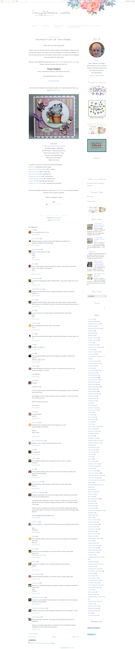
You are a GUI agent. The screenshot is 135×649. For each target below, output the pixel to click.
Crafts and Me (92, 354)
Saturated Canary (93, 547)
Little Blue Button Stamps (95, 475)
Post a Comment (33, 633)
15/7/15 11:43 (36, 285)
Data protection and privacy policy (86, 25)
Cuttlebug (91, 368)
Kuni (33, 310)
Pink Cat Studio (92, 522)
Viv (33, 344)
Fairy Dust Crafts (93, 410)
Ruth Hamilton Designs (94, 538)
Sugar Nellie (91, 573)
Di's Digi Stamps (54, 81)
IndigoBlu (91, 445)
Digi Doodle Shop (93, 382)
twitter (57, 215)
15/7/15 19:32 (36, 376)
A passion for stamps (94, 324)
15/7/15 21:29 (36, 436)
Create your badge (91, 201)
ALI (33, 449)
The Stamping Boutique (94, 585)
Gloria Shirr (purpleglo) (38, 492)
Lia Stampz (91, 468)
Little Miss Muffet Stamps (95, 480)
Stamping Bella (92, 561)
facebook (49, 215)
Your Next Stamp (93, 615)
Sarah (33, 300)
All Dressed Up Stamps (94, 328)
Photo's (90, 517)
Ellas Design (91, 405)
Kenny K (90, 459)
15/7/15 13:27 (36, 340)
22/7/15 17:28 (36, 629)
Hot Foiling (91, 436)
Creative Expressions (94, 363)
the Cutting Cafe (93, 578)
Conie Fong (91, 349)
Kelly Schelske (36, 617)
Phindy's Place (92, 515)
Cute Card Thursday (34, 171)
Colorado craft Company (95, 347)
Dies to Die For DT (93, 380)
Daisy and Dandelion (94, 370)
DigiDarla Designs (93, 384)
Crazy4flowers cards (51, 12)
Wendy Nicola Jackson (38, 597)
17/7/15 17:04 (36, 579)
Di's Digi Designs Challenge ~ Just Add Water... (99, 239)
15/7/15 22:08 (36, 465)
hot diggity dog (92, 433)
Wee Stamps (91, 592)
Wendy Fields (90, 196)
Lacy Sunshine (92, 461)
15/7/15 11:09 (36, 260)
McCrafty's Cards (37, 481)
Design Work (59, 25)
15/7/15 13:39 (36, 349)
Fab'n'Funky (59, 62)
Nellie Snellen (92, 505)
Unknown (34, 323)
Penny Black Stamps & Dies (95, 510)
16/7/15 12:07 (36, 545)
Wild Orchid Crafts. (55, 90)
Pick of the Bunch (93, 519)
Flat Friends (91, 417)
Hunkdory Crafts (93, 438)
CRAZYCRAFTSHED (37, 289)
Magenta (90, 482)
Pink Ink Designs (93, 526)
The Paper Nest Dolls (94, 580)
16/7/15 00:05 (36, 488)
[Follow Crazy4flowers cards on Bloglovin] (94, 628)
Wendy (97, 60)
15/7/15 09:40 (36, 234)
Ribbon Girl (31, 167)
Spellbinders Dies (93, 552)
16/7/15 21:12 (36, 570)
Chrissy (34, 366)
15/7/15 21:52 (36, 454)
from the (90, 424)
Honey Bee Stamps (93, 431)
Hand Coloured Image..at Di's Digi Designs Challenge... (99, 262)
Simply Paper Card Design (39, 555)
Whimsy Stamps (92, 594)
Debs (33, 411)
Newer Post (32, 637)
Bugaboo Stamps (93, 340)
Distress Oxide (92, 396)
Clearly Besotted (93, 345)
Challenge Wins (73, 27)
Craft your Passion (33, 174)
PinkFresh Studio (93, 529)
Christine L (35, 522)
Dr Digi (90, 403)
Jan (33, 230)
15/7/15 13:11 (36, 319)
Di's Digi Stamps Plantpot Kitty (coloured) (54, 146)
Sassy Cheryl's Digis (93, 545)
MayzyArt (90, 489)
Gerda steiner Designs (94, 426)
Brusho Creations (93, 338)
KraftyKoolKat (36, 249)
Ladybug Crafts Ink (93, 463)
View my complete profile (97, 75)
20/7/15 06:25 (36, 604)
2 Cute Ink (91, 319)
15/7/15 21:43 (36, 445)
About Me (45, 25)
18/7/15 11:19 (36, 593)
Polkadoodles (92, 531)
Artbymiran (91, 331)
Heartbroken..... (92, 251)
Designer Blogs (71, 647)
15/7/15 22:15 (36, 477)
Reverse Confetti (93, 533)
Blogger (100, 621)
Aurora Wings (92, 333)
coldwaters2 (35, 583)
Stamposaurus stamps (94, 568)
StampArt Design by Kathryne (96, 557)
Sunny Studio (92, 575)
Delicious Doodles (93, 375)
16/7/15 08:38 (36, 532)
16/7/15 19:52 (36, 557)
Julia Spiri (91, 454)
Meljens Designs (92, 491)
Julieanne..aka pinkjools (38, 608)
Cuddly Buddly (92, 366)
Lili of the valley (92, 470)
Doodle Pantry (92, 401)
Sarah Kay (91, 540)
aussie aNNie (35, 238)
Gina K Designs (92, 429)
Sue (33, 353)
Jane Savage (35, 278)
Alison (33, 536)
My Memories (91, 503)
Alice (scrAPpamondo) (38, 440)
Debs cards (35, 422)
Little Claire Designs (94, 477)
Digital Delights (92, 391)
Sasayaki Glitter (92, 543)
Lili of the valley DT (93, 473)
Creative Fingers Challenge (36, 178)
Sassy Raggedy (36, 574)
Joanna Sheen (92, 449)
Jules (33, 380)
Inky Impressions (93, 447)
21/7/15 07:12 (36, 613)
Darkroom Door (92, 373)
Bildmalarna (91, 335)
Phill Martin (91, 512)
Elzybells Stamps (93, 408)
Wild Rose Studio (93, 608)
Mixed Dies (91, 501)
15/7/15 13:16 (36, 330)
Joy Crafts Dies (92, 452)
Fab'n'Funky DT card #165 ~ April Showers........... (99, 275)
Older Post (75, 637)
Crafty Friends (32, 181)
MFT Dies (90, 496)
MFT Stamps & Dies (93, 498)
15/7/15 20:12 (36, 418)
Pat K (33, 334)
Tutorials (90, 589)
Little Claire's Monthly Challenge (37, 169)
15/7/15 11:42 (36, 274)
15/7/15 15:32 (36, 362)
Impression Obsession (94, 443)
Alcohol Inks (91, 326)
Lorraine (74, 62)
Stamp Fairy (91, 554)
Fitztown (90, 412)
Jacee (33, 549)
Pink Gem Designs (93, 524)
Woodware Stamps (93, 610)
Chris (33, 264)
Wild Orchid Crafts (93, 606)
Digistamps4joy (92, 389)
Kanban (90, 456)
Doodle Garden (92, 398)
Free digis (91, 422)
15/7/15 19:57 (36, 407)
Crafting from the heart (35, 176)
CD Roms (90, 342)
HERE (60, 88)
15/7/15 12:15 (36, 295)
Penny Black (91, 508)
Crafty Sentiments (93, 361)
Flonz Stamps (92, 419)
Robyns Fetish (92, 536)
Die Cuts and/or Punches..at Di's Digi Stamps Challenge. (99, 225)
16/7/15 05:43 (36, 518)
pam (33, 469)
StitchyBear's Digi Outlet (95, 571)
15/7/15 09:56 (36, 245)
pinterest (65, 215)
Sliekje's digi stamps (94, 550)
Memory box (91, 494)
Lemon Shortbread (93, 466)
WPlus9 (90, 613)
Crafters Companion (93, 352)
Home (34, 25)
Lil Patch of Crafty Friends (35, 183)
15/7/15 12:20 (36, 306)
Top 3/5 (58, 27)
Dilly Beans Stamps (93, 394)
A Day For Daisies (93, 321)
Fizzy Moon (91, 415)
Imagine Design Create (94, 440)
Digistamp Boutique (93, 387)
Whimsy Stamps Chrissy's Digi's (97, 596)
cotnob (34, 561)
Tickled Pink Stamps (93, 587)
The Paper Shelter (93, 582)
